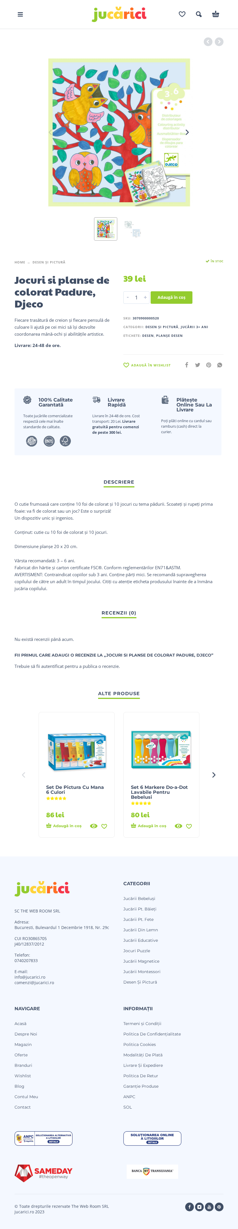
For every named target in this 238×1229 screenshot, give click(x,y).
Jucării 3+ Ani (194, 327)
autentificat (52, 666)
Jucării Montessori (142, 971)
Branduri (23, 1065)
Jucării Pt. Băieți (139, 909)
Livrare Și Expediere (143, 1065)
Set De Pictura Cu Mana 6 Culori (75, 790)
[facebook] (189, 1207)
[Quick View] (94, 826)
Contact (23, 1107)
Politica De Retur (140, 1075)
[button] (20, 14)
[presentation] (51, 132)
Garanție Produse (140, 1086)
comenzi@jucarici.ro (34, 982)
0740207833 (26, 960)
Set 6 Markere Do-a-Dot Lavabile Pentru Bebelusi (159, 792)
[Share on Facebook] (184, 365)
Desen (148, 335)
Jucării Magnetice (141, 961)
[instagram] (199, 1207)
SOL (127, 1107)
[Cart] (215, 14)
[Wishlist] (182, 14)
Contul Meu (26, 1096)
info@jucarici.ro (30, 977)
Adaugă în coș (171, 297)
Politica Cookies (139, 1044)
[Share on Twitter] (195, 365)
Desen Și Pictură (140, 982)
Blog (19, 1086)
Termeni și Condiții (142, 1023)
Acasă (20, 1023)
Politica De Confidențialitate (152, 1034)
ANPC (129, 1096)
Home (20, 262)
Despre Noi (26, 1034)
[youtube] (209, 1207)
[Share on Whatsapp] (217, 365)
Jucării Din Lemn (140, 929)
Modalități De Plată (143, 1055)
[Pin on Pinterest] (206, 365)
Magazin (23, 1044)
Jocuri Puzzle (136, 950)
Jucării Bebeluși (139, 898)
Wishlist (23, 1075)
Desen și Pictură (49, 262)
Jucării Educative (140, 940)
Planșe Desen (169, 335)
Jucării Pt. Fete (138, 919)
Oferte (21, 1055)
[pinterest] (219, 1207)
